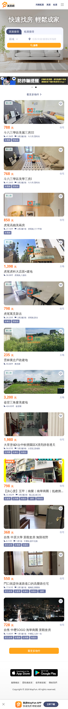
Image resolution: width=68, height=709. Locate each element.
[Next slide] (63, 80)
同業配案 (40, 4)
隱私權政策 (27, 682)
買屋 (48, 4)
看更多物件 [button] (34, 651)
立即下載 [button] (51, 704)
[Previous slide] (5, 80)
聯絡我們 (53, 682)
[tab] (14, 31)
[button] (13, 39)
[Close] (3, 704)
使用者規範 (41, 682)
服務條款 (15, 682)
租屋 (55, 4)
